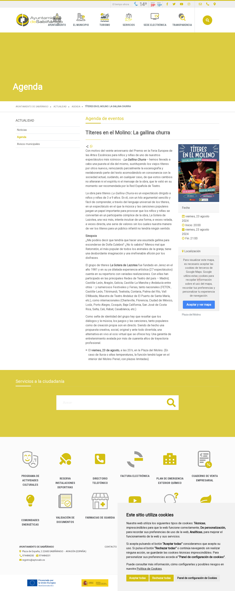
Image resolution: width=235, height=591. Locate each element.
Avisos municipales (28, 144)
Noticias (22, 130)
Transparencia (182, 25)
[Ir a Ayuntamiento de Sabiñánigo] (39, 20)
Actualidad (60, 106)
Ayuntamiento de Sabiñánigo (32, 106)
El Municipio (81, 25)
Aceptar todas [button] (137, 578)
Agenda (76, 106)
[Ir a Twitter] (174, 4)
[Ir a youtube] (181, 4)
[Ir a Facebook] (167, 4)
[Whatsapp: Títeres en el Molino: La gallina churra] (91, 146)
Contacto (111, 546)
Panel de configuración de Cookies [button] (197, 578)
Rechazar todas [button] (161, 578)
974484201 (44, 555)
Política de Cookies (149, 568)
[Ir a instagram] (189, 4)
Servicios (129, 25)
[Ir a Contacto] (200, 4)
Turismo (105, 25)
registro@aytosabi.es (33, 560)
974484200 (28, 555)
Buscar (207, 20)
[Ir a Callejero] (215, 4)
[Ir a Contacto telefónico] (207, 4)
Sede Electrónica (155, 25)
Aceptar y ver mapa (199, 304)
